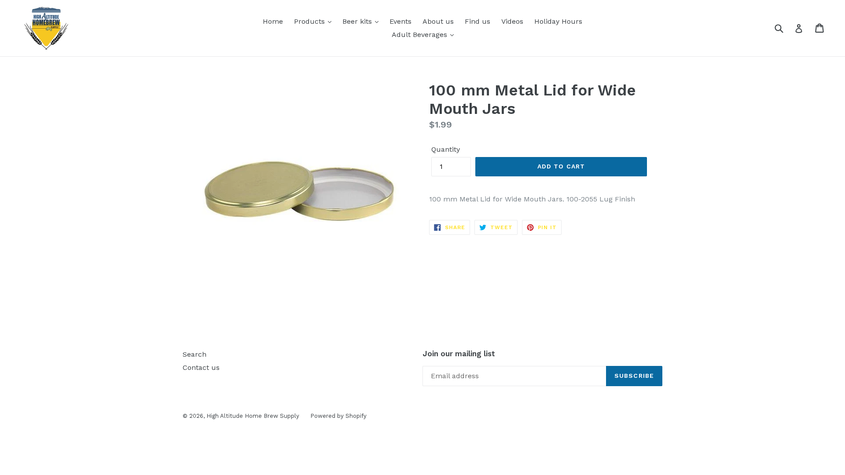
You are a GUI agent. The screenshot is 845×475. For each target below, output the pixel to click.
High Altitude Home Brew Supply (252, 416)
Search (194, 354)
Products (310, 21)
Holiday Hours (558, 21)
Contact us (201, 367)
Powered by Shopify (338, 416)
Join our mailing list (458, 353)
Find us (477, 21)
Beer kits (358, 21)
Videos (512, 21)
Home (273, 21)
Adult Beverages (420, 34)
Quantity (445, 149)
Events (400, 21)
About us (438, 21)
